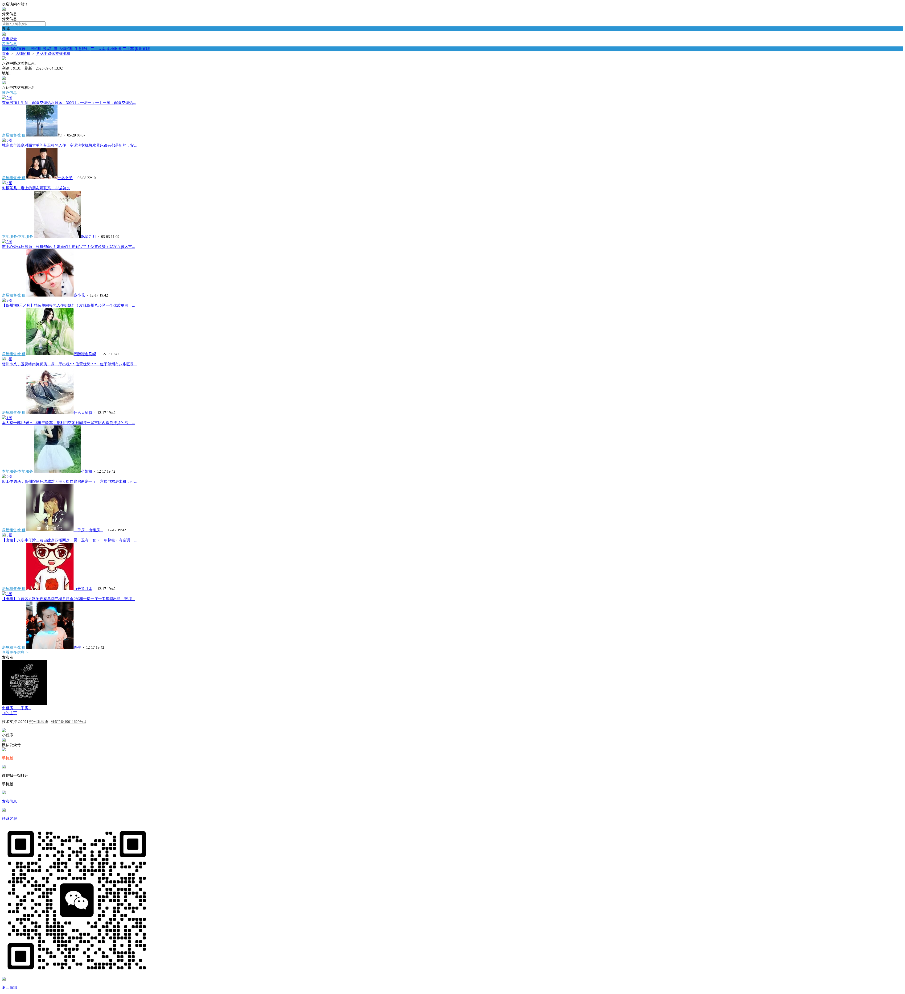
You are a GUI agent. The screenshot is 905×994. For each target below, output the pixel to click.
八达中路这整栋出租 (53, 54)
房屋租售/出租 (13, 135)
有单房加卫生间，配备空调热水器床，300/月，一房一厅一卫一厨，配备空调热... (69, 103)
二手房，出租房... (88, 530)
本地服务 (114, 49)
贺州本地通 (38, 722)
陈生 (77, 647)
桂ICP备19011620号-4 (68, 722)
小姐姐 (86, 471)
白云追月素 (83, 589)
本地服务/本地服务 (17, 237)
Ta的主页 (9, 713)
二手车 (128, 49)
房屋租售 (50, 49)
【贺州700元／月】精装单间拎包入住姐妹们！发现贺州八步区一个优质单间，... (68, 305)
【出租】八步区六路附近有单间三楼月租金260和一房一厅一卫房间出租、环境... (68, 599)
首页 (5, 49)
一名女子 (65, 178)
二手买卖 (98, 49)
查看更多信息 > (15, 652)
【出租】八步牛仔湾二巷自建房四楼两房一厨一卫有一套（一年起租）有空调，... (69, 540)
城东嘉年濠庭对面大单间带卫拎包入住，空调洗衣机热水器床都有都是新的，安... (69, 145)
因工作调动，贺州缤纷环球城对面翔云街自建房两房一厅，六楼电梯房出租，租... (69, 481)
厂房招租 (33, 49)
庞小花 (79, 295)
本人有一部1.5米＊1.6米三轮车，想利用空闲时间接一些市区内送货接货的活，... (68, 423)
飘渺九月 (88, 237)
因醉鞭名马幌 (85, 354)
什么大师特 (83, 413)
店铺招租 (66, 49)
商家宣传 (17, 49)
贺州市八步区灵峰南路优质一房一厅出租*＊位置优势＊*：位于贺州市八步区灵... (69, 364)
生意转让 (82, 49)
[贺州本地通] (4, 9)
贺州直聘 (142, 49)
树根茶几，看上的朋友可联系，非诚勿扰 (36, 188)
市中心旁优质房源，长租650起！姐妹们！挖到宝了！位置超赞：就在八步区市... (68, 247)
